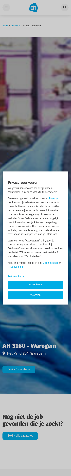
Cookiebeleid (50, 263)
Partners (53, 199)
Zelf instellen (15, 277)
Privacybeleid (15, 267)
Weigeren (35, 295)
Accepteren (35, 285)
